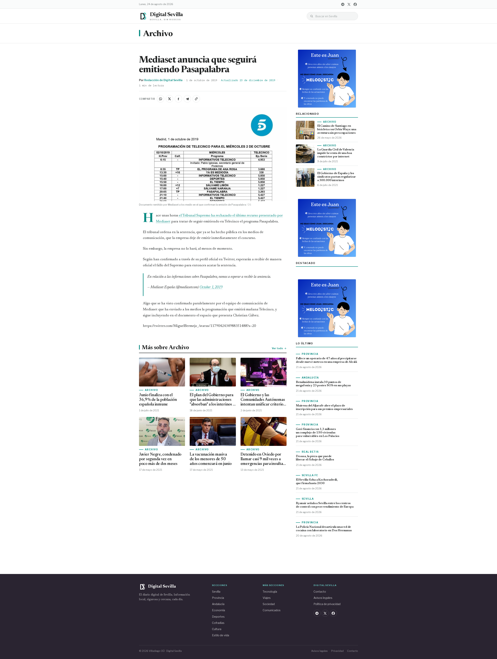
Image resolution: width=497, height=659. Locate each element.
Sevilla (216, 591)
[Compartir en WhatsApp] (160, 98)
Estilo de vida (220, 635)
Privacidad (337, 650)
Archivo (158, 34)
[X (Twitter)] (349, 4)
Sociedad (269, 604)
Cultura (216, 629)
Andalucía (218, 604)
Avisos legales (323, 597)
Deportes (218, 616)
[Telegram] (343, 4)
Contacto (320, 591)
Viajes (267, 597)
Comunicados (272, 610)
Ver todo (277, 348)
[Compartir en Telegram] (187, 98)
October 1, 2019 (211, 287)
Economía (218, 610)
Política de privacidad (327, 604)
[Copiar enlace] (196, 98)
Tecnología (270, 591)
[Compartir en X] (169, 98)
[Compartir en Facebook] (178, 98)
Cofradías (218, 622)
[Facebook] (355, 4)
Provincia (218, 597)
